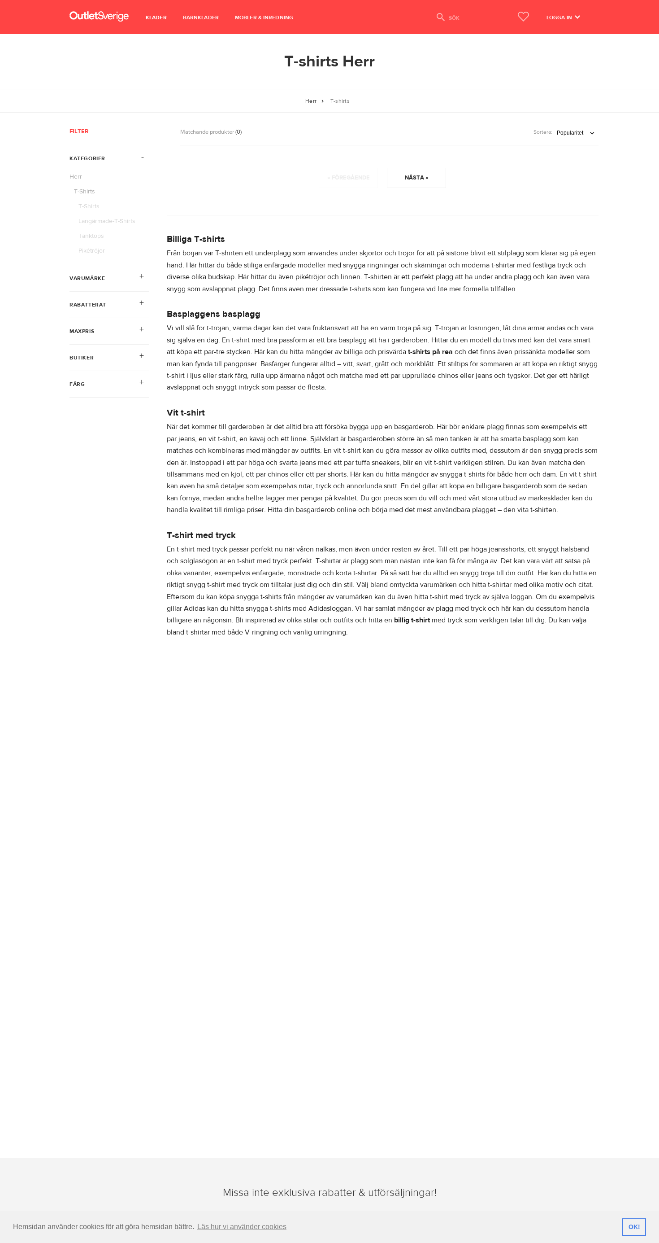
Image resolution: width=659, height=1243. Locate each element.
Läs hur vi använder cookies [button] (241, 1226)
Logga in (559, 17)
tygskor (518, 375)
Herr (310, 101)
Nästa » (417, 177)
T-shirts (340, 101)
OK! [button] (634, 1226)
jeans (186, 438)
